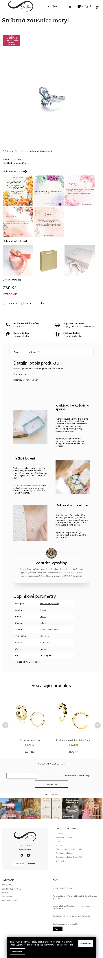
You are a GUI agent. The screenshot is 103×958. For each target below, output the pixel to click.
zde (71, 944)
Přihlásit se (51, 784)
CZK (80, 6)
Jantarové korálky (9, 900)
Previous (5, 725)
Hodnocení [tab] (33, 352)
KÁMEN (5, 893)
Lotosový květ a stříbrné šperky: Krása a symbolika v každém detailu (73, 907)
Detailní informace (12, 279)
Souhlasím (85, 943)
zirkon (43, 623)
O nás (58, 841)
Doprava (59, 845)
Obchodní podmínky (64, 853)
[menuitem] (55, 6)
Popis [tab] (16, 352)
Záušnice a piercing (49, 603)
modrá (43, 616)
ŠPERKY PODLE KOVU (11, 889)
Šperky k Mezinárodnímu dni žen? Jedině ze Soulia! (72, 916)
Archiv (57, 929)
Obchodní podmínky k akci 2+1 (69, 857)
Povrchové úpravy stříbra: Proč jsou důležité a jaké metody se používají (75, 897)
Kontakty (59, 834)
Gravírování (60, 861)
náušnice (44, 635)
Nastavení (17, 951)
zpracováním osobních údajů (77, 775)
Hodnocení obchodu (64, 837)
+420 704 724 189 (25, 846)
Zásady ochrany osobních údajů (70, 849)
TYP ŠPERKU (7, 885)
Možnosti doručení (12, 159)
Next (97, 725)
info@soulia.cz (25, 850)
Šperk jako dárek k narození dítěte (65, 924)
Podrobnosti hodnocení (40, 151)
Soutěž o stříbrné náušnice (63, 888)
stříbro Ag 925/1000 (50, 629)
